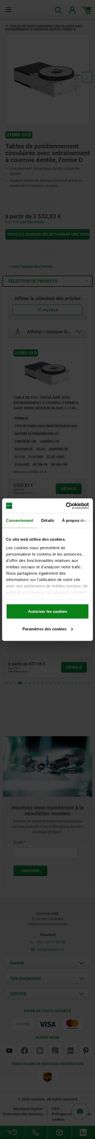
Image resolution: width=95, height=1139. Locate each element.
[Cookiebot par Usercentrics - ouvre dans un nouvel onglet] (67, 505)
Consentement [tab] (19, 520)
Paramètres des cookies (44, 628)
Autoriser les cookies (47, 611)
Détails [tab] (47, 520)
